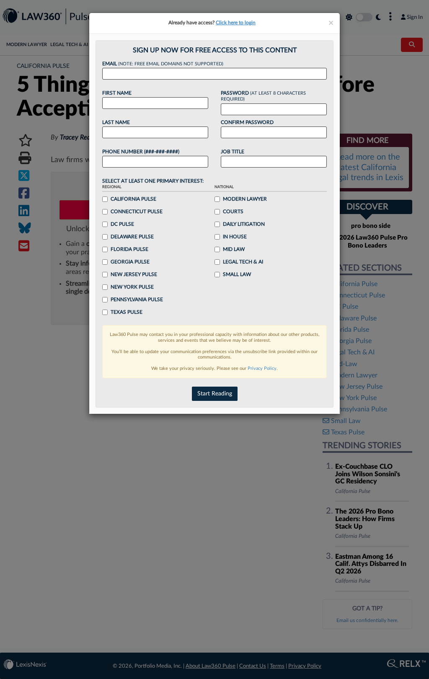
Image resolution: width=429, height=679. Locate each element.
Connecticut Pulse (137, 211)
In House (235, 236)
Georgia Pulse (130, 261)
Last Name (116, 122)
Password (263, 96)
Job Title (232, 151)
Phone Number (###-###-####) (140, 151)
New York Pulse (132, 286)
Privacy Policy (262, 368)
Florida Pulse (129, 249)
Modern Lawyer (245, 198)
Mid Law (234, 249)
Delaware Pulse (132, 236)
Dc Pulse (122, 224)
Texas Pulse (126, 312)
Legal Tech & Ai (243, 261)
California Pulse (133, 198)
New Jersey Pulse (134, 274)
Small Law (237, 274)
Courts (233, 211)
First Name (117, 93)
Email (162, 63)
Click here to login (236, 22)
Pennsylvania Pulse (137, 299)
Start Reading (214, 394)
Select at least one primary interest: (153, 180)
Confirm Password (247, 122)
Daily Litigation (244, 224)
